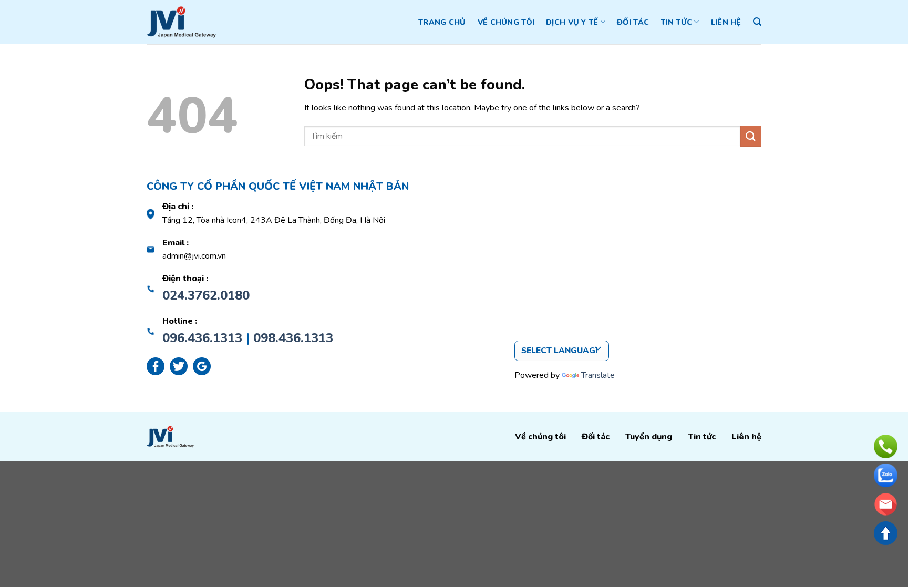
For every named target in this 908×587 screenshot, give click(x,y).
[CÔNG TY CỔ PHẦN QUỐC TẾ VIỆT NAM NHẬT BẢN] (181, 22)
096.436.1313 (202, 337)
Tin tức (676, 22)
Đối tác (633, 22)
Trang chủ (442, 22)
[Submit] (750, 136)
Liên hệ (726, 22)
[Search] (757, 22)
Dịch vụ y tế (572, 22)
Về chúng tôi (506, 22)
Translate (598, 375)
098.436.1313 (293, 337)
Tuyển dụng (648, 436)
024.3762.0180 (206, 295)
